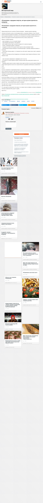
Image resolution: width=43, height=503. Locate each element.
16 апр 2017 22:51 (8, 116)
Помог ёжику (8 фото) (18, 140)
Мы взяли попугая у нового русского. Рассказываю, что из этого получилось (30, 254)
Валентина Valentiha (9, 112)
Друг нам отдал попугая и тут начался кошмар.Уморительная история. (30, 264)
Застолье (24, 343)
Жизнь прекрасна (8, 383)
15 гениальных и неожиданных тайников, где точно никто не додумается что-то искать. (20, 148)
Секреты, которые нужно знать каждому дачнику (30, 300)
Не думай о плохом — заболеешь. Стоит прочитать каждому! (8, 233)
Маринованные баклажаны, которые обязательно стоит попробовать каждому (30, 356)
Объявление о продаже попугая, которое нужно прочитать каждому (23, 16)
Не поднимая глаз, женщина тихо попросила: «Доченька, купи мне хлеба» (30, 412)
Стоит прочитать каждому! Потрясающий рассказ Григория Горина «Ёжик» (7, 214)
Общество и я (3, 238)
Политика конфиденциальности (20, 156)
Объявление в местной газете (30, 272)
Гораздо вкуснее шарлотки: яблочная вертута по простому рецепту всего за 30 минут (30, 376)
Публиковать (8, 128)
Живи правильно (8, 282)
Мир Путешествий (5, 95)
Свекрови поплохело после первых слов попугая (7, 224)
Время (18, 101)
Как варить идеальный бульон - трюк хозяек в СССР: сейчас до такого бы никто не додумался (12, 378)
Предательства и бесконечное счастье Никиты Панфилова (21, 152)
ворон (28, 101)
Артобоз (6, 329)
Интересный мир (7, 10)
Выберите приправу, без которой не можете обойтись (30, 442)
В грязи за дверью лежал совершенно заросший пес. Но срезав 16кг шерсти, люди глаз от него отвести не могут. (21, 145)
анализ (5, 101)
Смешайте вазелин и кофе (11, 469)
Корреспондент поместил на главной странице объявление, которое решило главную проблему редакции (12, 305)
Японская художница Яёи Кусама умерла (11, 324)
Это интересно (12, 101)
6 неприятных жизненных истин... (20, 142)
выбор (32, 101)
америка (23, 101)
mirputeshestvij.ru (24, 92)
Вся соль (2, 16)
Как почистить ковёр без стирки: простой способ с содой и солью (12, 440)
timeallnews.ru (38, 92)
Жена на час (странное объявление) (10, 278)
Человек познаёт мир (26, 304)
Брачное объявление (6, 196)
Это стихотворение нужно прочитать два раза (7, 168)
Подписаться (21, 134)
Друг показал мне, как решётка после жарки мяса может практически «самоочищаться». (30, 337)
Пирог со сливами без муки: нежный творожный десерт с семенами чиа (12, 402)
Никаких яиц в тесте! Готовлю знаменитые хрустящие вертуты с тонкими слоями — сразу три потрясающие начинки (30, 462)
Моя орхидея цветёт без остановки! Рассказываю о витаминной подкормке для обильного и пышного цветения (12, 495)
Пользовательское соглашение (20, 155)
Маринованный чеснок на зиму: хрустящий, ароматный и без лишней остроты (12, 341)
